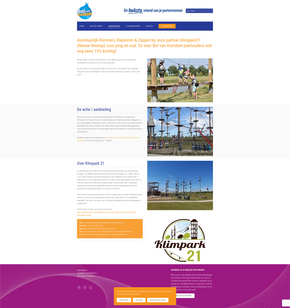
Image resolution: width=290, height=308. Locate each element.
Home (81, 26)
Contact (149, 26)
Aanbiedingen (114, 26)
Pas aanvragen (167, 26)
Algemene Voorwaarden (86, 273)
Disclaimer (81, 270)
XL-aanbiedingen (133, 26)
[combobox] (199, 11)
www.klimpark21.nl (119, 234)
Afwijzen (139, 300)
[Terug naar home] (85, 10)
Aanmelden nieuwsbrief (183, 296)
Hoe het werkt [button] (96, 26)
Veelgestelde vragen (85, 276)
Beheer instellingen (158, 300)
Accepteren (124, 300)
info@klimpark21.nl (103, 234)
